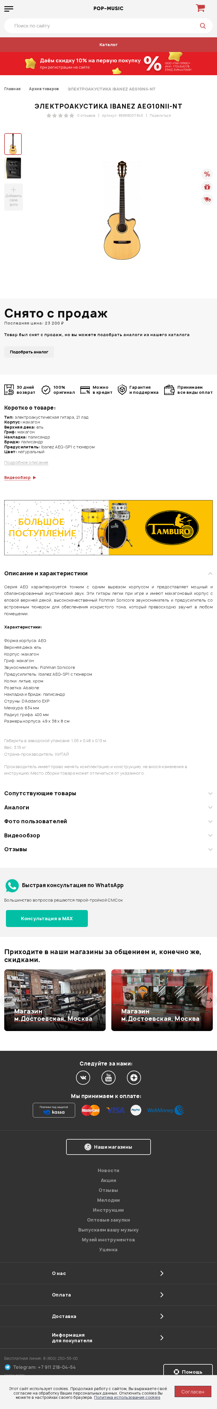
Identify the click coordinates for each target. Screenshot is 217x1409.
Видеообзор (22, 835)
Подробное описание (26, 462)
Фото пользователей (35, 821)
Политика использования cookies (127, 1397)
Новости (109, 1170)
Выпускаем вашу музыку (108, 1230)
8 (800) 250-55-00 (60, 1358)
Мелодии (108, 1200)
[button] (8, 1000)
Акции (108, 1180)
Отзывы (15, 849)
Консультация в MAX (47, 918)
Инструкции (108, 1210)
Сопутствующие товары (40, 793)
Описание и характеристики (46, 573)
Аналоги (16, 807)
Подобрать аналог (29, 352)
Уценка (108, 1249)
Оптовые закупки (108, 1220)
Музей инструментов (108, 1240)
